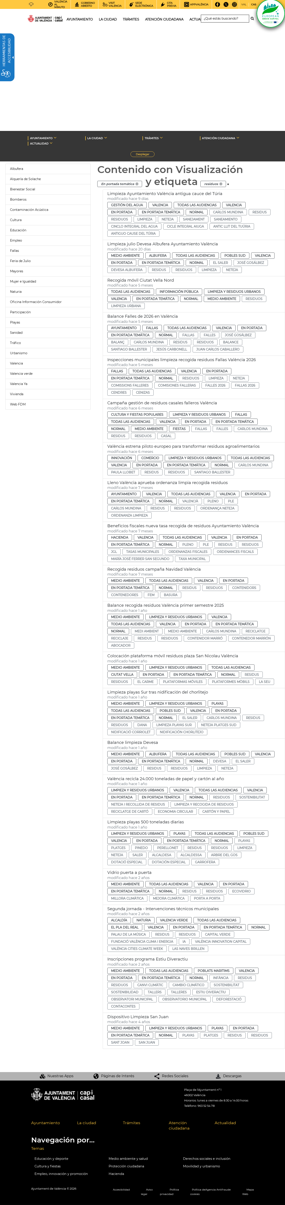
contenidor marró (205, 638)
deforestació (229, 999)
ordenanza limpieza (129, 515)
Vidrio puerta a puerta (129, 872)
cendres (119, 393)
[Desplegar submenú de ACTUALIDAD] (51, 143)
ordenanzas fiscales (188, 552)
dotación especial (169, 862)
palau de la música (128, 934)
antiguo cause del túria (133, 234)
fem (151, 595)
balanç (117, 342)
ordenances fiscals (235, 552)
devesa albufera (126, 270)
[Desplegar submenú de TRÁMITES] (161, 137)
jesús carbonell (171, 349)
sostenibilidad (124, 992)
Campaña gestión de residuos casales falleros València (162, 403)
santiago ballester (129, 349)
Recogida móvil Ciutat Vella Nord (140, 280)
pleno (213, 501)
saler (137, 855)
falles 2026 (215, 385)
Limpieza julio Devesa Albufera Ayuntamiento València (162, 244)
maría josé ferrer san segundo (140, 559)
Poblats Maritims (214, 971)
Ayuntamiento (124, 328)
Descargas (232, 1076)
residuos (119, 219)
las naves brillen (188, 949)
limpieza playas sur (174, 725)
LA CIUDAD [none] (95, 138)
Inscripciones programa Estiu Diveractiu (147, 959)
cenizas (143, 393)
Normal (196, 212)
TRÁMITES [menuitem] (131, 19)
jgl (114, 552)
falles (210, 335)
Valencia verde (21, 374)
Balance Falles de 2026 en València (142, 316)
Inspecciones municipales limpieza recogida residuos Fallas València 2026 (181, 359)
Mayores (16, 271)
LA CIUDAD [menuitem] (108, 19)
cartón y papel (216, 812)
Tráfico (15, 343)
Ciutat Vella (122, 675)
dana (142, 725)
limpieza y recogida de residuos (204, 804)
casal (166, 436)
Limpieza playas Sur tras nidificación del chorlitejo (157, 692)
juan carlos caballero (218, 349)
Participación (20, 312)
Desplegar (145, 155)
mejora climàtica (169, 898)
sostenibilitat (252, 797)
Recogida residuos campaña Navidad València (154, 569)
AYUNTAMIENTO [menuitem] (80, 19)
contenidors (244, 588)
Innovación (121, 458)
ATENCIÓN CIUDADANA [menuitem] (164, 19)
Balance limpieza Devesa (132, 742)
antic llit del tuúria (231, 226)
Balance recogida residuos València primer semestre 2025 (165, 605)
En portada (121, 212)
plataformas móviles (183, 682)
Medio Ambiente (125, 256)
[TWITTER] (226, 6)
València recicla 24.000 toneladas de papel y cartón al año (165, 778)
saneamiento (226, 219)
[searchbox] (225, 18)
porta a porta (207, 898)
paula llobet (123, 472)
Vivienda (16, 394)
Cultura (16, 220)
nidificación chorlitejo (182, 732)
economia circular (175, 812)
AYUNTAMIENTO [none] (41, 138)
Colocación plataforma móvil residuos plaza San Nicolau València (172, 655)
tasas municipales (142, 552)
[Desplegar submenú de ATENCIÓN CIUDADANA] (237, 137)
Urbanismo (18, 353)
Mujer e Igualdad (23, 281)
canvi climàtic (150, 985)
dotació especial (126, 862)
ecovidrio (241, 891)
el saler (220, 263)
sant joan (120, 1042)
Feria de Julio (20, 261)
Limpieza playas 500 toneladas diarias (145, 822)
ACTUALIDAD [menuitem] (200, 19)
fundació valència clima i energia (142, 942)
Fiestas (179, 429)
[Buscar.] (253, 18)
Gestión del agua (127, 205)
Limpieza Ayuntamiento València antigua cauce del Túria (164, 193)
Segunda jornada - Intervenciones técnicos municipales (163, 908)
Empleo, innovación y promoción (61, 1174)
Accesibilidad (121, 1189)
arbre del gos (224, 855)
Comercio (150, 458)
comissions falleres (130, 385)
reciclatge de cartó (130, 812)
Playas (15, 322)
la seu (264, 682)
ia (184, 942)
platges (118, 848)
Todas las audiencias (197, 205)
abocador (120, 645)
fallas (188, 335)
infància (220, 978)
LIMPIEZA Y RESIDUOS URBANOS (234, 292)
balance (230, 342)
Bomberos (18, 199)
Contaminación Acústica (29, 210)
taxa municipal (192, 559)
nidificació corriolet (131, 732)
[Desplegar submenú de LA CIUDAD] (105, 137)
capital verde (217, 934)
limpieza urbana (126, 306)
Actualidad (225, 1122)
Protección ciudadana (126, 1166)
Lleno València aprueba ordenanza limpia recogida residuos (167, 482)
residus (259, 212)
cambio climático (188, 985)
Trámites (131, 1122)
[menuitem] (51, 1125)
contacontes (123, 1006)
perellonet (167, 848)
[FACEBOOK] (217, 6)
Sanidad (16, 333)
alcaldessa (191, 855)
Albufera (16, 169)
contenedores (124, 595)
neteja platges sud (218, 725)
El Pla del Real (124, 927)
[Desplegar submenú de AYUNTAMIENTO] (55, 137)
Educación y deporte (51, 1159)
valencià (190, 501)
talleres (179, 992)
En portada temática (161, 212)
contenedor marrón (251, 638)
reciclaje (119, 638)
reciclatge (255, 631)
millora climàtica (127, 898)
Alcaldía (119, 920)
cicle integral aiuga (185, 226)
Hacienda (119, 537)
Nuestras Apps (60, 1076)
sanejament (194, 219)
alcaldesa (161, 855)
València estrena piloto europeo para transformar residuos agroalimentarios (183, 446)
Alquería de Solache (25, 179)
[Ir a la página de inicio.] (37, 19)
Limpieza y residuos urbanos (199, 415)
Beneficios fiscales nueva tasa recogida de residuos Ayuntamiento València (183, 525)
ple (231, 501)
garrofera (205, 862)
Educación (18, 230)
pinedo (141, 848)
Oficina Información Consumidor (36, 302)
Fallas (14, 251)
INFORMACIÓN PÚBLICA (179, 292)
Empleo (16, 240)
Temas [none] (37, 1148)
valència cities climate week (137, 949)
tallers (155, 992)
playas (244, 841)
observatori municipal (132, 999)
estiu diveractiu (211, 992)
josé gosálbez (250, 263)
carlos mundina (228, 212)
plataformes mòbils (231, 682)
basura (170, 595)
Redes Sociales (175, 1076)
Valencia (16, 363)
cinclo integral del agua (134, 226)
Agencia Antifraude (218, 1189)
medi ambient (147, 631)
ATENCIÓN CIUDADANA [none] (218, 138)
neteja (168, 219)
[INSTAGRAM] (234, 6)
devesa (219, 761)
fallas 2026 (245, 385)
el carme (145, 682)
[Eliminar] (137, 184)
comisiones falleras (177, 385)
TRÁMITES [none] (152, 138)
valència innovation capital (220, 942)
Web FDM (18, 404)
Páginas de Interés (117, 1076)
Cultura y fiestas (48, 1166)
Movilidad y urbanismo (201, 1166)
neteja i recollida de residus (138, 804)
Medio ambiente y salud (128, 1159)
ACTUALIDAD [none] (39, 143)
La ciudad (86, 1122)
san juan (147, 1042)
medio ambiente (182, 631)
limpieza (144, 219)
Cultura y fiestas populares (137, 415)
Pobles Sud (235, 256)
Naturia (16, 292)
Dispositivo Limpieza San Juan (138, 1016)
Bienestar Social (22, 189)
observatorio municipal (184, 999)
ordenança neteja (217, 508)
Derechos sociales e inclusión (206, 1159)
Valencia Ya (18, 384)
